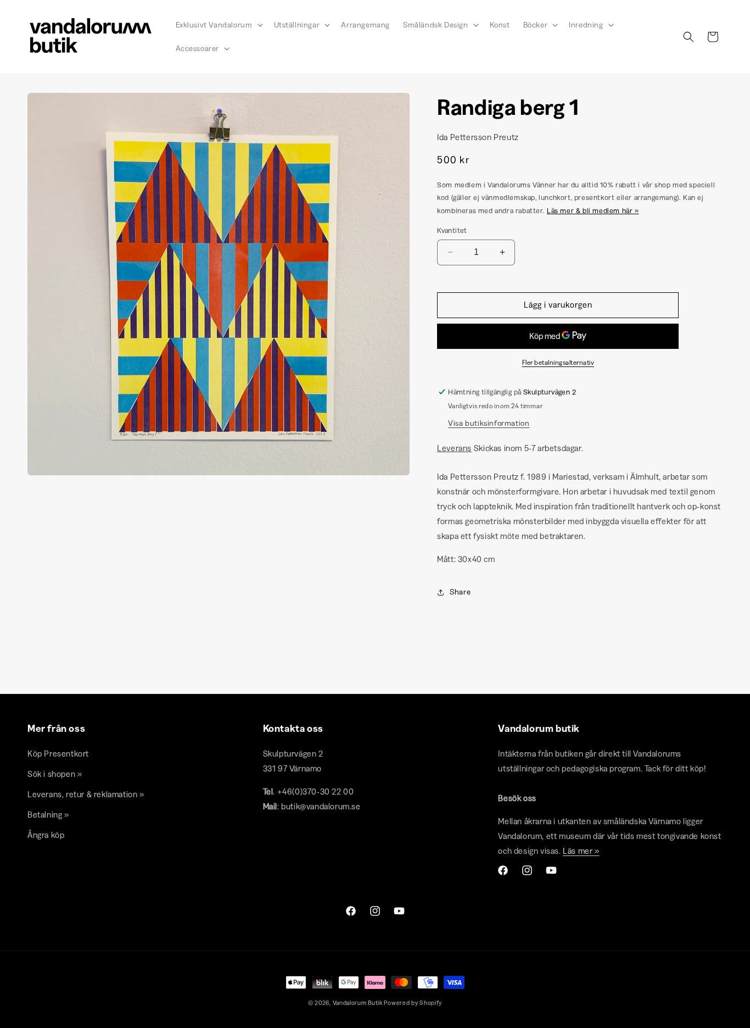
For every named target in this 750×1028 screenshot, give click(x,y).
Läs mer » (581, 851)
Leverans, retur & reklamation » (85, 794)
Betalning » (48, 814)
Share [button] (460, 592)
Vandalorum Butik (358, 1003)
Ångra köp (45, 835)
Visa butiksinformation (488, 423)
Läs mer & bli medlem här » (593, 210)
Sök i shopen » (54, 774)
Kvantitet (452, 230)
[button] (218, 24)
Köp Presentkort (58, 753)
